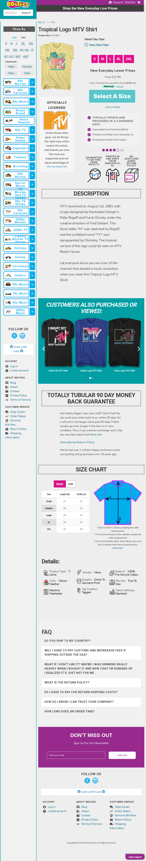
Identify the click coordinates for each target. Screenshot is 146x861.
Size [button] (14, 37)
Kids (27, 73)
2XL (31, 44)
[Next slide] (138, 349)
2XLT (11, 57)
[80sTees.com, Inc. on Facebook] (14, 335)
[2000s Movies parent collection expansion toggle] (32, 221)
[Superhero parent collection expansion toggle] (32, 148)
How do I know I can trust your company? (79, 701)
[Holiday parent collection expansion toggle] (32, 248)
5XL (22, 50)
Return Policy (18, 429)
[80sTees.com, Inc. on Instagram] (22, 335)
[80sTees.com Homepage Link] (18, 7)
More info (96, 435)
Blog (13, 383)
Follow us (18, 329)
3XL (7, 50)
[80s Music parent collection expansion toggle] (32, 101)
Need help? (117, 548)
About (14, 387)
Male (11, 67)
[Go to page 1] (90, 378)
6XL (27, 50)
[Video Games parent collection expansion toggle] (32, 139)
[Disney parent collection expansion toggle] (32, 257)
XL (23, 44)
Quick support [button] (135, 857)
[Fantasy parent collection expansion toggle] (32, 157)
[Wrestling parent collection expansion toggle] (32, 166)
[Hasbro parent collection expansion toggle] (32, 275)
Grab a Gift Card (91, 792)
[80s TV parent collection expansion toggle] (32, 130)
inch (59, 484)
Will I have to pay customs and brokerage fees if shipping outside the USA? (85, 652)
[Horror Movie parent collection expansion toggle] (32, 184)
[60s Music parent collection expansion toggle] (32, 302)
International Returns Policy (77, 442)
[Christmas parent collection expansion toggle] (32, 266)
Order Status (18, 416)
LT (32, 50)
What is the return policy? (67, 682)
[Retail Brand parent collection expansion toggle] (32, 112)
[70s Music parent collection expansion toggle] (32, 293)
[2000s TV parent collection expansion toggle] (32, 230)
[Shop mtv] (56, 129)
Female (27, 67)
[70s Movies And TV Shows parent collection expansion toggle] (32, 193)
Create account (19, 370)
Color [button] (23, 37)
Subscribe (122, 755)
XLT (6, 57)
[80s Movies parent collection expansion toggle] (32, 82)
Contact (14, 391)
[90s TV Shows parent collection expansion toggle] (32, 202)
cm (70, 484)
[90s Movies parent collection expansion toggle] (32, 175)
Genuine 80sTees (125, 815)
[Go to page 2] (92, 378)
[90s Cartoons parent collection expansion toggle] (32, 212)
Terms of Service (20, 400)
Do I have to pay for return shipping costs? (81, 692)
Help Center (17, 412)
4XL (15, 50)
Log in (14, 366)
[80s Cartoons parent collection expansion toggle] (32, 91)
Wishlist (130, 2)
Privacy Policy (18, 395)
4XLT (26, 57)
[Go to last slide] (44, 349)
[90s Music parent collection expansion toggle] (32, 284)
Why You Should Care (57, 166)
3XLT (18, 57)
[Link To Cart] (138, 2)
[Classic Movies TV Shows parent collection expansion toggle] (32, 239)
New (11, 73)
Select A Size (112, 96)
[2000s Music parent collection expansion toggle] (32, 311)
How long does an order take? (69, 711)
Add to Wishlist (112, 107)
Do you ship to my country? (67, 640)
